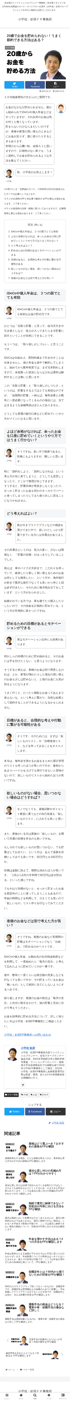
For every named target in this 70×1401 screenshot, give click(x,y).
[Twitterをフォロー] (23, 1085)
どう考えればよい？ (21, 245)
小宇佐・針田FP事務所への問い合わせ (27, 1034)
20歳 (25, 1095)
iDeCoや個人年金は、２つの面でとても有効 (34, 231)
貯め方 (45, 1095)
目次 (30, 224)
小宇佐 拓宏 (28, 1048)
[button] (63, 717)
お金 (34, 1095)
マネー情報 (12, 1095)
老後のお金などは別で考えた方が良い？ (32, 278)
